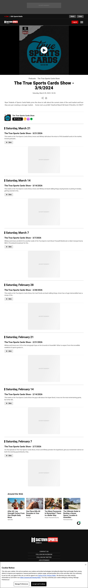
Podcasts (32, 79)
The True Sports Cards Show (49, 79)
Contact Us (44, 551)
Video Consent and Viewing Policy (30, 577)
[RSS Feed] (25, 119)
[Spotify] (31, 119)
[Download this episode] (46, 98)
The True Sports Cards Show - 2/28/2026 (23, 290)
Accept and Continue (38, 584)
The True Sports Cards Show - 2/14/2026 (23, 394)
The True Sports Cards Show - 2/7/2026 (22, 446)
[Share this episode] (42, 98)
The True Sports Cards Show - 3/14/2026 (23, 185)
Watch (72, 16)
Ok (85, 564)
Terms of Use (42, 575)
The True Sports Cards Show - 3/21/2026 (23, 133)
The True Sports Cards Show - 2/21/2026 (23, 342)
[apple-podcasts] (28, 119)
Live (7, 16)
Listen (80, 16)
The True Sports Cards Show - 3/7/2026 (22, 238)
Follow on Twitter (44, 557)
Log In (75, 22)
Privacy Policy (51, 575)
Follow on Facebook (44, 554)
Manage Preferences (21, 584)
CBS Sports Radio (17, 16)
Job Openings (44, 560)
